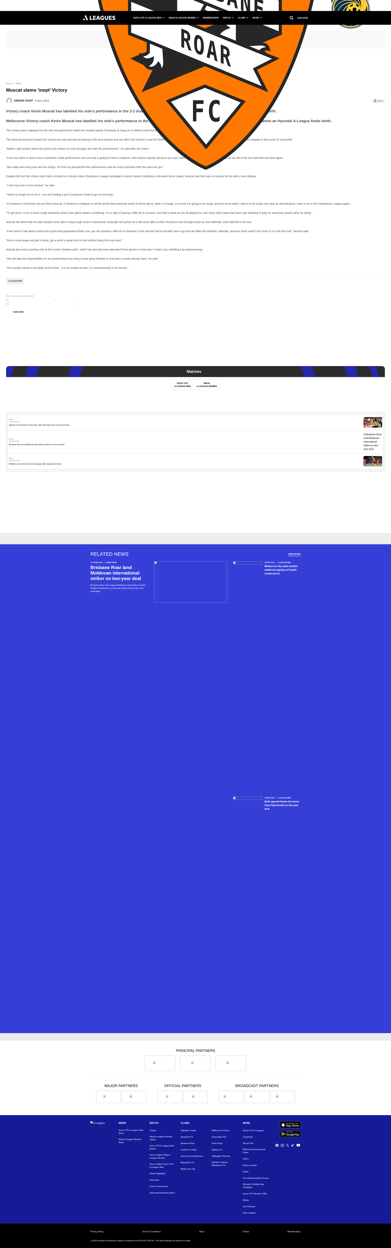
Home (9, 83)
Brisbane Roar (188, 1143)
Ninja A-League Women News (130, 1141)
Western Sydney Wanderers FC (220, 1163)
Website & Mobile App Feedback (253, 1185)
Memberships (211, 17)
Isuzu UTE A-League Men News (131, 1131)
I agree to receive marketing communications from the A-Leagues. (42, 304)
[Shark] (231, 1063)
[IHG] (195, 1097)
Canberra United (189, 1149)
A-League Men (15, 281)
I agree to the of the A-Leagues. (33, 300)
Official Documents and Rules (254, 1151)
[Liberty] (108, 1097)
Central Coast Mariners (192, 1156)
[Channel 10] (231, 1097)
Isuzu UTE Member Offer (255, 1193)
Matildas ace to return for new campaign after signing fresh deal (35, 464)
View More (294, 554)
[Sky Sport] (283, 1097)
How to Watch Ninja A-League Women (160, 1156)
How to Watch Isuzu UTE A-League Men (162, 1165)
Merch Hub (248, 1143)
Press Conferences (159, 1186)
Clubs (241, 17)
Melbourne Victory (220, 1130)
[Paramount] (257, 1097)
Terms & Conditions (151, 1231)
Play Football (249, 1213)
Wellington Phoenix (221, 1156)
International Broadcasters (162, 1192)
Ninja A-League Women (182, 17)
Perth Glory (217, 1143)
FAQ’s (246, 1159)
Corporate (248, 1137)
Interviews (154, 1180)
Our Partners (249, 1206)
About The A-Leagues (253, 1130)
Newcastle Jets (219, 1137)
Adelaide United (188, 1130)
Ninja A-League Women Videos (161, 1138)
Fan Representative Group (256, 1178)
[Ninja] (195, 1063)
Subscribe (18, 312)
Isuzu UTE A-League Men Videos (162, 1147)
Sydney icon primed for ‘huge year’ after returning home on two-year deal (39, 425)
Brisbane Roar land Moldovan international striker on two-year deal (36, 444)
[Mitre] (170, 1097)
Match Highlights (158, 1173)
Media (246, 1200)
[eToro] (134, 1097)
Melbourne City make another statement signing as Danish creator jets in (281, 570)
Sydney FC (217, 1149)
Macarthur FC (187, 1162)
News (18, 83)
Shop (201, 1231)
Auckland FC (187, 1137)
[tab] (182, 385)
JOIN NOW (302, 18)
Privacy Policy (30, 300)
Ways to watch (250, 1165)
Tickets (153, 1130)
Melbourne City (188, 1169)
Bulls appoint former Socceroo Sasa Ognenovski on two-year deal (282, 805)
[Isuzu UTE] (160, 1063)
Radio (245, 1171)
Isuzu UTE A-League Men (147, 17)
